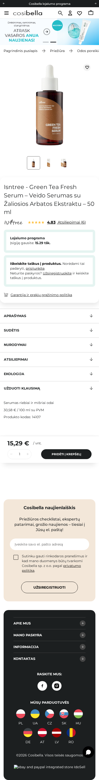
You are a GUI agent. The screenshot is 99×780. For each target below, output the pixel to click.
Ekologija (14, 374)
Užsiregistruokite (57, 273)
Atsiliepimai (66, 222)
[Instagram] (57, 686)
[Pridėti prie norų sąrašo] (87, 67)
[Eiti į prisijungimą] (70, 13)
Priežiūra (57, 51)
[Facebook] (42, 686)
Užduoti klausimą (22, 388)
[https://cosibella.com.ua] (35, 714)
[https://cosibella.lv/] (57, 732)
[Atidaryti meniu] (5, 13)
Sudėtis (11, 330)
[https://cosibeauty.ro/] (71, 732)
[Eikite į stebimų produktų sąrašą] (80, 13)
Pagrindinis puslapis (20, 51)
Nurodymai (15, 345)
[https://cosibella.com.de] (28, 732)
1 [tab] (44, 43)
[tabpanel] (49, 32)
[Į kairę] (3, 3)
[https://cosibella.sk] (64, 714)
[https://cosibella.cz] (49, 714)
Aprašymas (15, 316)
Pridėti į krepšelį (66, 454)
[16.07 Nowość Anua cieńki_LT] (49, 32)
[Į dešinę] (95, 3)
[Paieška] (60, 13)
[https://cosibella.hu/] (78, 714)
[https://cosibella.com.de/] (42, 732)
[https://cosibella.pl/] (20, 714)
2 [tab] (51, 43)
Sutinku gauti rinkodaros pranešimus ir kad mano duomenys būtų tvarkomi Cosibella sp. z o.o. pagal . (54, 563)
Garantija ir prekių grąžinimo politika (41, 295)
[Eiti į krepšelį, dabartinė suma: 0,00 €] (91, 13)
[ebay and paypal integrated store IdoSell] (49, 767)
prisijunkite (35, 268)
